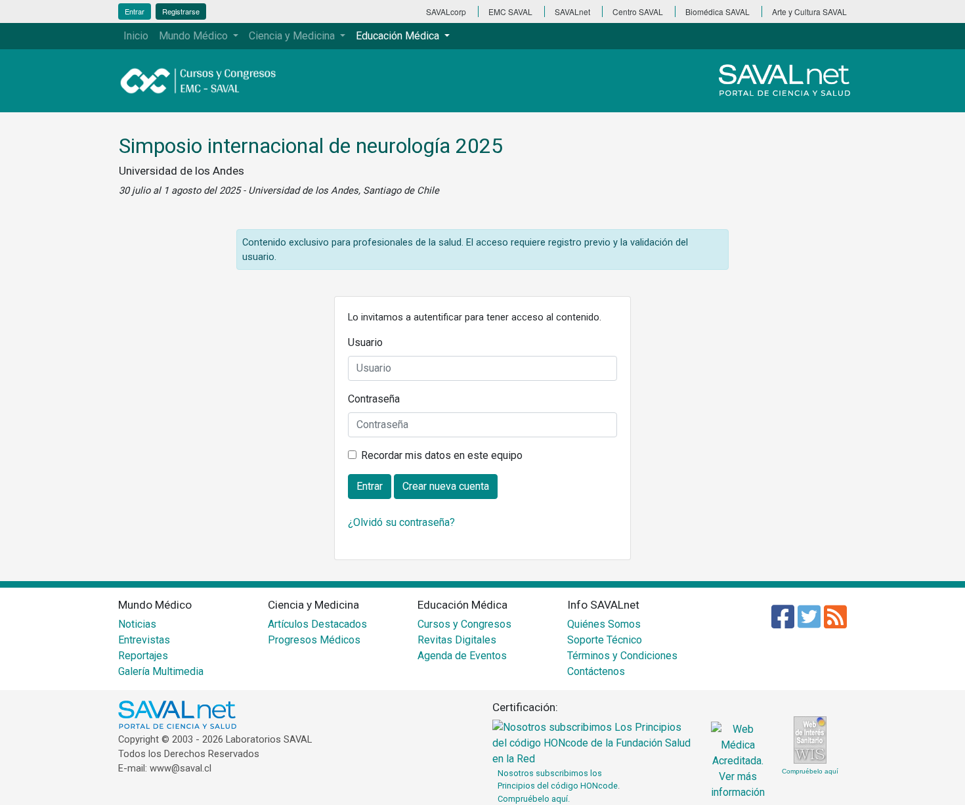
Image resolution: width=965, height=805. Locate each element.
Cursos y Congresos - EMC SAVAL (206, 81)
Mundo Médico (194, 36)
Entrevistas (144, 640)
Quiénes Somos (604, 624)
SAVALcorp (446, 11)
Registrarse (181, 11)
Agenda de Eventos (462, 655)
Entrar (134, 11)
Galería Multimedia (161, 671)
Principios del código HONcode (558, 786)
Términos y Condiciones (622, 655)
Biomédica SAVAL (717, 11)
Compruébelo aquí (810, 771)
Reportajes (143, 655)
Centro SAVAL (637, 11)
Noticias (137, 624)
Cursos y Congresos (464, 624)
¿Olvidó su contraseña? (401, 522)
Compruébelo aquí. (534, 799)
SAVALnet (572, 11)
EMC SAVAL (510, 11)
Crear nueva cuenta (445, 486)
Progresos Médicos (314, 640)
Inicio (135, 36)
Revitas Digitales (457, 640)
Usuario (365, 342)
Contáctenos (596, 671)
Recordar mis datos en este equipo (442, 455)
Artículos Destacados (317, 624)
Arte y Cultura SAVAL (809, 11)
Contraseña (374, 399)
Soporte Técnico (604, 640)
